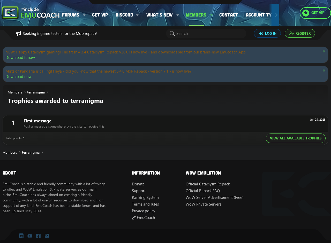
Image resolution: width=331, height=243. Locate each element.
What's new (159, 15)
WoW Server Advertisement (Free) (215, 197)
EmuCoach (145, 217)
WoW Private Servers (203, 204)
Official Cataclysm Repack (208, 184)
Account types (263, 15)
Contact (228, 15)
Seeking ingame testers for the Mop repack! (60, 33)
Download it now (20, 57)
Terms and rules (145, 204)
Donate (138, 184)
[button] (84, 15)
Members (196, 15)
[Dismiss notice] (323, 52)
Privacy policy (143, 211)
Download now (18, 76)
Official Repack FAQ (203, 190)
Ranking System (145, 197)
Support (139, 190)
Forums (70, 15)
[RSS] (46, 236)
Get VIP (100, 15)
